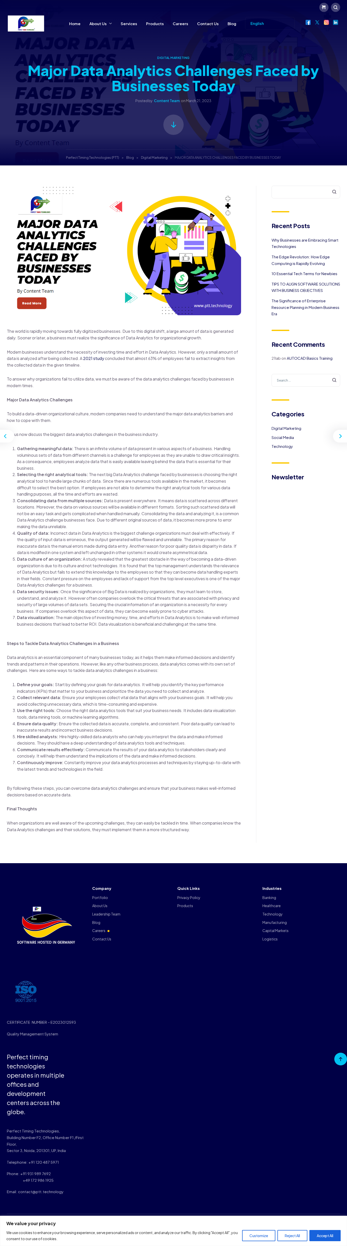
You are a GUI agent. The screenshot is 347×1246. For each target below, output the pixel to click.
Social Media (283, 437)
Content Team (167, 100)
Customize (258, 1235)
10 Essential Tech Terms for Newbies (304, 273)
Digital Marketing (173, 58)
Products (155, 23)
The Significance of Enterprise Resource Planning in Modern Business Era (305, 307)
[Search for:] (306, 379)
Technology (282, 446)
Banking (269, 897)
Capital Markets (275, 930)
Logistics (270, 939)
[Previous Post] (8, 436)
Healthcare (271, 905)
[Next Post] (339, 436)
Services (129, 23)
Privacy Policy (188, 897)
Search (331, 192)
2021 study (93, 358)
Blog (232, 23)
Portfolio (100, 897)
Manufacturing (274, 922)
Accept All (325, 1235)
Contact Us (208, 23)
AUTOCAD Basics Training (310, 358)
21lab (276, 358)
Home (75, 23)
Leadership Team (106, 914)
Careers (180, 23)
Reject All (292, 1235)
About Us (98, 23)
